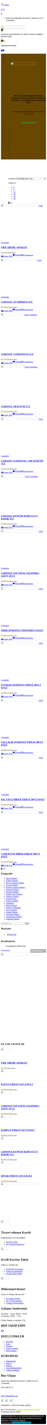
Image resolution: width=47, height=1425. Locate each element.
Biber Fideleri (11, 905)
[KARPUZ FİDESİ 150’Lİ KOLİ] (6, 1117)
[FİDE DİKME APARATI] (6, 1050)
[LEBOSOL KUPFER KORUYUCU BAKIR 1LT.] (6, 1138)
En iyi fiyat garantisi (14, 1301)
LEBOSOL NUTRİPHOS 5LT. (17, 302)
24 (14, 196)
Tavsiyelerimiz (12, 57)
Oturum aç (15, 154)
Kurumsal (10, 129)
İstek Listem (16, 147)
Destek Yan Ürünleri (14, 894)
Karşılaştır (37, 951)
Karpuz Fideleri (12, 901)
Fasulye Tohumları (13, 908)
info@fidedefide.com (9, 1396)
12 (14, 192)
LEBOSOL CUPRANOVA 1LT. (17, 354)
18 (14, 194)
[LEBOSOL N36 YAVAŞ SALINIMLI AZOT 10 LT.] (6, 1093)
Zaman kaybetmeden (14, 1271)
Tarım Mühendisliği (19, 59)
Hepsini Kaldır (5, 950)
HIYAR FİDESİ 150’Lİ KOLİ (16, 1176)
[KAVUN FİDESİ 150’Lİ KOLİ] (6, 1071)
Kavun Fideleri (12, 885)
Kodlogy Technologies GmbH (28, 1409)
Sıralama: (12, 178)
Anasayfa (10, 55)
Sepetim (14, 151)
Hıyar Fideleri (11, 910)
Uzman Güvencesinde (15, 1303)
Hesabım (14, 145)
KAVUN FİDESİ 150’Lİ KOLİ (17, 1084)
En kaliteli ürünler (13, 1299)
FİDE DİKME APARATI (14, 247)
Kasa (13, 149)
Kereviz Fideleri (12, 890)
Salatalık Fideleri (12, 919)
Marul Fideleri (11, 878)
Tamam (15, 1423)
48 (14, 198)
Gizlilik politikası (18, 140)
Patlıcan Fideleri (12, 896)
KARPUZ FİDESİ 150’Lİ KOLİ (17, 1130)
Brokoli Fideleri (12, 892)
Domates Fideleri (13, 914)
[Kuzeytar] (11, 934)
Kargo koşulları (17, 136)
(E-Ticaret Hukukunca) (15, 1244)
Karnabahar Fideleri (14, 917)
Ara (27, 923)
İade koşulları (16, 138)
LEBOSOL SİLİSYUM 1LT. (15, 406)
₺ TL (3, 9)
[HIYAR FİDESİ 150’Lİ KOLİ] (6, 1163)
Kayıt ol (14, 156)
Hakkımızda (16, 131)
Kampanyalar (11, 899)
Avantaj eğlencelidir (14, 1274)
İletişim (9, 127)
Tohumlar (10, 903)
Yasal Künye (16, 133)
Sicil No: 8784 (12, 1242)
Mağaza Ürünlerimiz (14, 158)
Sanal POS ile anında (14, 1269)
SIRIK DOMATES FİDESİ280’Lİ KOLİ (22, 630)
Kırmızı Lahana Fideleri (15, 887)
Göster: (11, 183)
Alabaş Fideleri (12, 881)
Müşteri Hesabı (12, 142)
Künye (8, 1363)
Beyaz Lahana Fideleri (15, 883)
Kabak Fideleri (12, 912)
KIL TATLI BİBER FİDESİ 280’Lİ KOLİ (22, 799)
